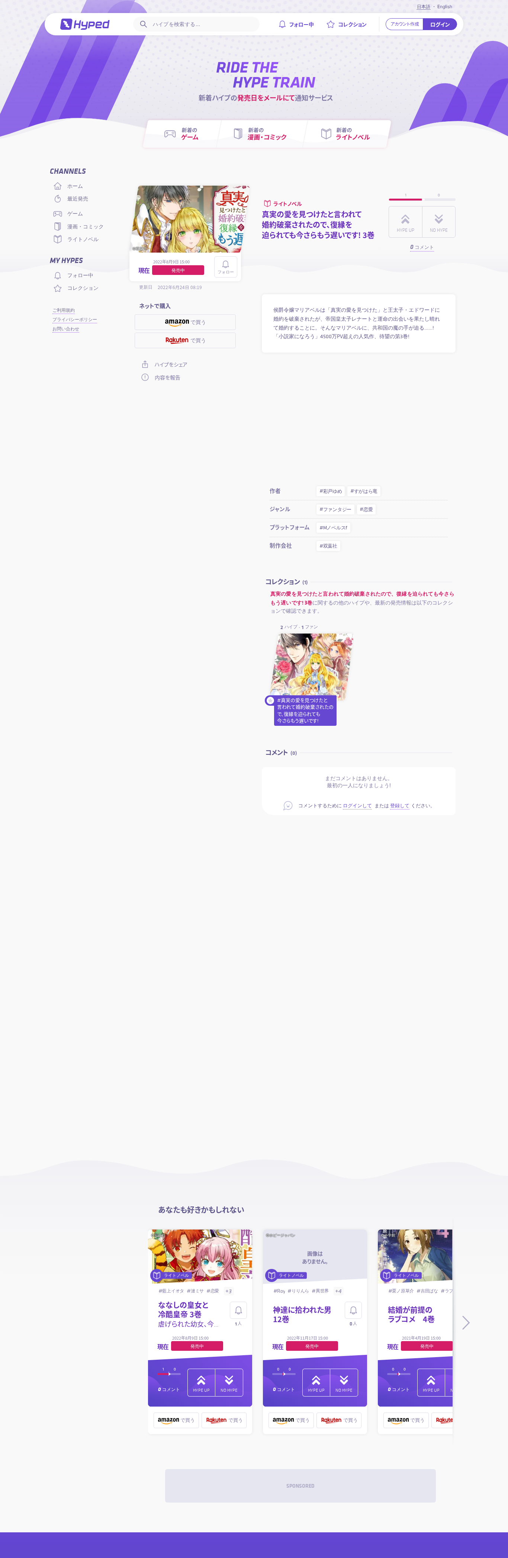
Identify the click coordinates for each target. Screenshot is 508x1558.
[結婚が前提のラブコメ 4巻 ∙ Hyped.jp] (430, 1257)
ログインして (357, 805)
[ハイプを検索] (142, 24)
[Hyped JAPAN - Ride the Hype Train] (85, 24)
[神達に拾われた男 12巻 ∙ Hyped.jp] (315, 1257)
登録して (399, 805)
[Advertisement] (359, 417)
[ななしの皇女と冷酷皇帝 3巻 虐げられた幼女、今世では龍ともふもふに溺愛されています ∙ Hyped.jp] (200, 1257)
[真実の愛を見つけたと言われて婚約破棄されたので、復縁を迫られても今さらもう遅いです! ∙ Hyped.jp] (312, 667)
